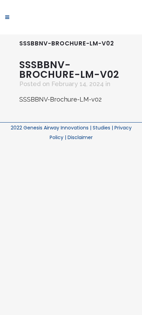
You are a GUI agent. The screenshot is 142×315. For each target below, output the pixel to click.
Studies (102, 127)
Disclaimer (80, 137)
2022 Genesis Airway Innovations (50, 127)
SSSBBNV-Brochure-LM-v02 (60, 99)
